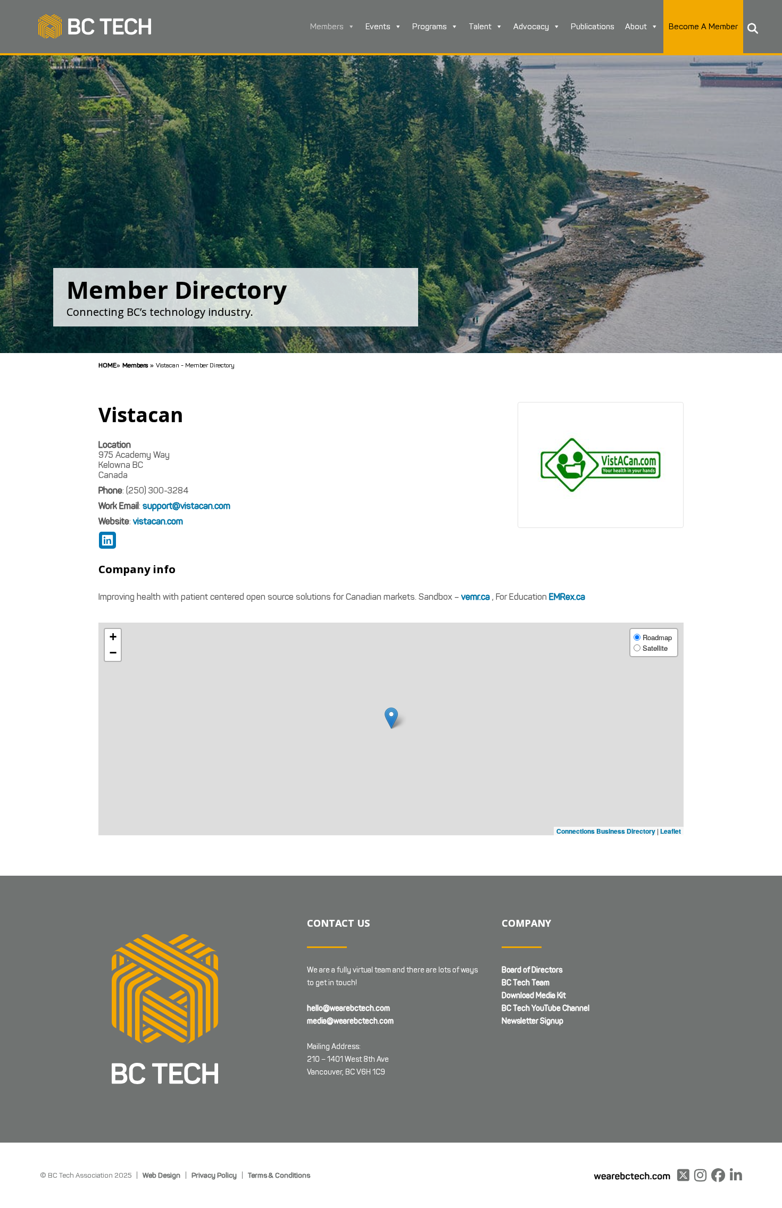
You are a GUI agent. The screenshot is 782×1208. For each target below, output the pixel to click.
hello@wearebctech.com (348, 1008)
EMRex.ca (567, 597)
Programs (429, 26)
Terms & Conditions (279, 1175)
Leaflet (670, 831)
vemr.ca (475, 597)
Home (107, 365)
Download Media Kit (533, 995)
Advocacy (531, 26)
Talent (480, 26)
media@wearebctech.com (350, 1021)
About (636, 26)
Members (327, 26)
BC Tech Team (526, 982)
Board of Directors (532, 970)
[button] (391, 718)
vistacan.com (158, 521)
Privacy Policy (214, 1175)
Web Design (161, 1175)
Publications (592, 26)
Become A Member (703, 26)
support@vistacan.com (186, 506)
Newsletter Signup (532, 1021)
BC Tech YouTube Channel (545, 1008)
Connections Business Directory (605, 831)
